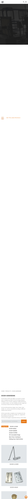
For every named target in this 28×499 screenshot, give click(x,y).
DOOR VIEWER (13, 430)
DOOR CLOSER (14, 426)
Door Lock (5, 387)
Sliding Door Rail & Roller (16, 439)
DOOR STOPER (13, 433)
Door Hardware (22, 387)
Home (2, 391)
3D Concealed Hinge (14, 435)
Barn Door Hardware (15, 437)
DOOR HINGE (12, 428)
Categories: (5, 426)
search (24, 421)
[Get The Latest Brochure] (2, 118)
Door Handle (14, 387)
